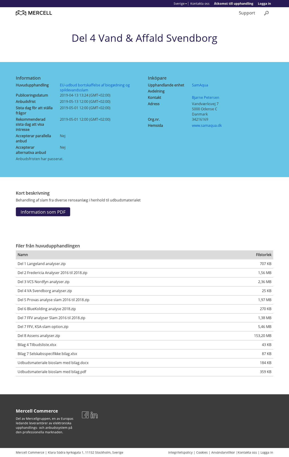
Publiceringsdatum (32, 95)
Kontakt (154, 97)
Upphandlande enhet (166, 85)
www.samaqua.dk (207, 125)
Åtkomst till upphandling (233, 3)
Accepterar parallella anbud (33, 138)
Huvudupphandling (32, 85)
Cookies (202, 452)
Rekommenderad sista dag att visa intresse (30, 124)
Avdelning (156, 91)
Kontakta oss (200, 3)
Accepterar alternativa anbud (31, 150)
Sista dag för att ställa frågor (34, 110)
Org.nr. (154, 119)
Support (247, 13)
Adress (154, 103)
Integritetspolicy (180, 452)
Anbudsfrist (26, 101)
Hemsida (155, 125)
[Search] (266, 13)
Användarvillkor (223, 452)
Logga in (264, 3)
